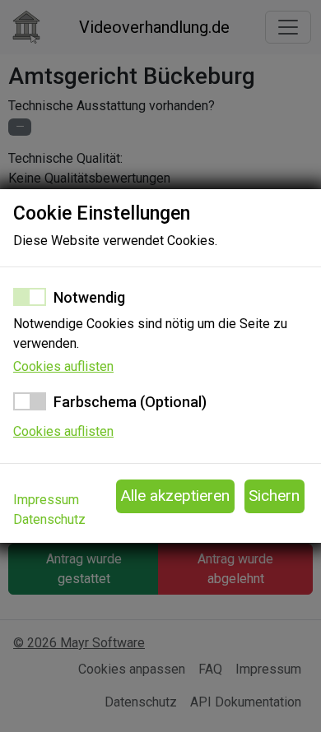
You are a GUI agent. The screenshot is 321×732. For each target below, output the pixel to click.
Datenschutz (49, 519)
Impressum (46, 499)
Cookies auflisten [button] (63, 366)
